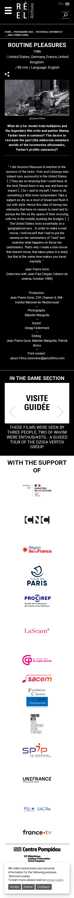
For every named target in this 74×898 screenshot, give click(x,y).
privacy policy (55, 879)
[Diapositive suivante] (61, 412)
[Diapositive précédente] (13, 412)
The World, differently (49, 32)
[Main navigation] (8, 10)
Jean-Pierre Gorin (17, 35)
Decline (28, 886)
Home (8, 32)
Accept (14, 886)
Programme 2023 (23, 32)
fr (60, 4)
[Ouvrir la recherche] (65, 15)
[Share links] (7, 74)
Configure (43, 886)
